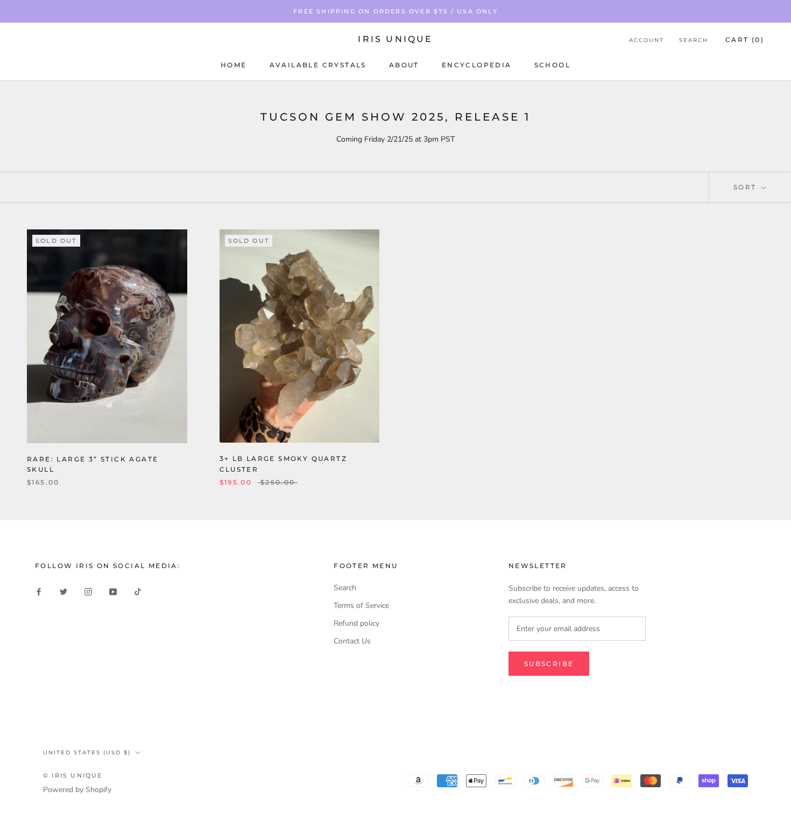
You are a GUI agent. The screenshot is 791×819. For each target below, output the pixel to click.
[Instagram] (88, 591)
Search (693, 40)
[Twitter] (63, 591)
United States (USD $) (87, 752)
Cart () (744, 40)
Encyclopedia (477, 65)
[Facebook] (39, 591)
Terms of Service (361, 605)
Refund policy (356, 623)
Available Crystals (318, 65)
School (552, 65)
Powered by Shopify (77, 790)
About (404, 65)
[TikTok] (138, 591)
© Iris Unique (73, 775)
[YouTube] (113, 591)
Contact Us (352, 641)
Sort (746, 187)
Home (234, 65)
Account (646, 40)
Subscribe (549, 664)
